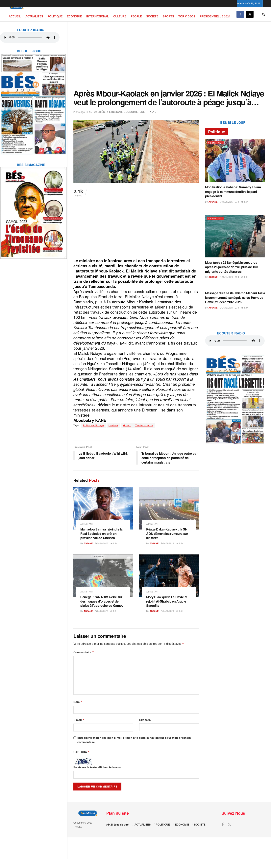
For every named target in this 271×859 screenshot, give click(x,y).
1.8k (245, 307)
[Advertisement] (169, 55)
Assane (88, 543)
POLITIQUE (54, 16)
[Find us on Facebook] (240, 14)
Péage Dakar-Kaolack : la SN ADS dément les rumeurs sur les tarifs (167, 533)
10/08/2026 (227, 201)
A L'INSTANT (114, 112)
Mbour (127, 425)
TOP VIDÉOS (186, 16)
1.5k (180, 543)
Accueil (15, 16)
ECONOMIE (74, 16)
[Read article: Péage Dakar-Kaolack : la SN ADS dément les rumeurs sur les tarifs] (169, 508)
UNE (142, 112)
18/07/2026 (227, 276)
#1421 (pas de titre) (117, 824)
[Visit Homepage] (16, 7)
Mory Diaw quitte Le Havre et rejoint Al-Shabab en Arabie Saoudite (166, 601)
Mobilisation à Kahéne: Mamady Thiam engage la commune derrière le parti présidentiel (233, 191)
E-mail (79, 720)
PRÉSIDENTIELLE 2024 (215, 16)
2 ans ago (79, 112)
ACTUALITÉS (34, 16)
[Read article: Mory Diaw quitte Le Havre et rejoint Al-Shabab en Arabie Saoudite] (169, 575)
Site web (145, 720)
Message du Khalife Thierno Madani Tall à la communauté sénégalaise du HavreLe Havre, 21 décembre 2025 (235, 297)
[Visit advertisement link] (33, 101)
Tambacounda (144, 425)
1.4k (114, 543)
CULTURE (119, 16)
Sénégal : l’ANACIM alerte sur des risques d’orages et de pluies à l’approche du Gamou (102, 601)
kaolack (113, 425)
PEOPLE (136, 16)
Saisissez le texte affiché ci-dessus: (97, 767)
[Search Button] (263, 14)
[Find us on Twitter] (250, 14)
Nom (77, 702)
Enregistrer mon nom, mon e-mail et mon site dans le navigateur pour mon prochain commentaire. (134, 740)
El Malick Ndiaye (93, 425)
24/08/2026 (102, 543)
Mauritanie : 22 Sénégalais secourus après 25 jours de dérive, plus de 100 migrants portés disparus (231, 267)
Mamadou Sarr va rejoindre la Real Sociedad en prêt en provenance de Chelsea (101, 533)
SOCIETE (152, 16)
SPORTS (168, 16)
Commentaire (83, 652)
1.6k (114, 610)
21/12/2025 (227, 307)
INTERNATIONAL (97, 16)
